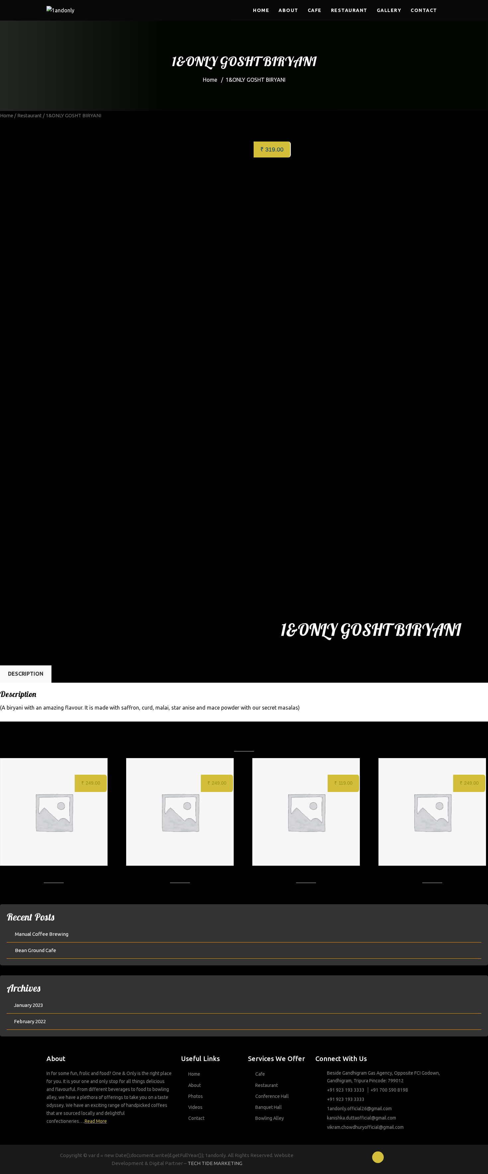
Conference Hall (272, 1096)
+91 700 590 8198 (389, 1090)
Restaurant (349, 10)
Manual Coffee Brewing (41, 934)
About (288, 10)
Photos (195, 1096)
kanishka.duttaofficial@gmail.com (361, 1118)
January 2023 (28, 1005)
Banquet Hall (268, 1107)
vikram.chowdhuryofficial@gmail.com (365, 1127)
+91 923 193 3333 (346, 1090)
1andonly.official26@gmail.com (359, 1108)
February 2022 (30, 1021)
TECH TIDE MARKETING (215, 1163)
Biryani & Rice (327, 654)
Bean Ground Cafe (35, 950)
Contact (424, 10)
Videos (195, 1107)
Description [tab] (25, 674)
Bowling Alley (269, 1118)
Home (261, 10)
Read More (96, 1121)
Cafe (315, 10)
